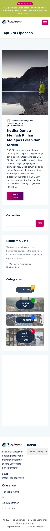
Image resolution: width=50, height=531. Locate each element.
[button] (45, 22)
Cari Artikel (13, 215)
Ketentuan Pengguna (36, 527)
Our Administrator (10, 500)
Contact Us (8, 508)
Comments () (16, 125)
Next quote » (12, 267)
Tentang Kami (10, 491)
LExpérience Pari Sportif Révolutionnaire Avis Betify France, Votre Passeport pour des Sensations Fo (25, 11)
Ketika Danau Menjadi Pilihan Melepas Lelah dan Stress (24, 138)
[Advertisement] (25, 391)
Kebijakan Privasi (13, 527)
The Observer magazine (22, 120)
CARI (40, 223)
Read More (15, 196)
